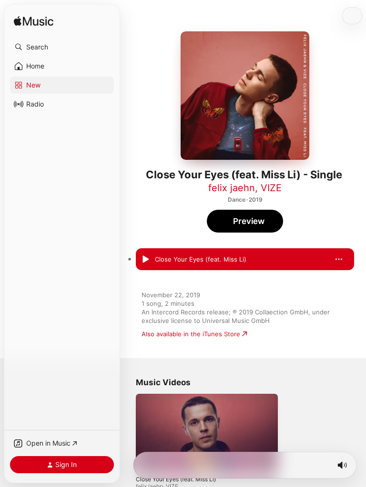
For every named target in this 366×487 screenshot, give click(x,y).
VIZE (271, 188)
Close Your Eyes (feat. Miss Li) (176, 478)
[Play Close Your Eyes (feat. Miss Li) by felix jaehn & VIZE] (145, 259)
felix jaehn (231, 188)
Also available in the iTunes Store (191, 334)
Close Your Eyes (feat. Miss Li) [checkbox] (200, 259)
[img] (33, 21)
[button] (61, 47)
